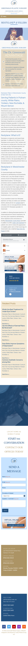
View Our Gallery (16, 413)
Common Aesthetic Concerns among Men (12, 361)
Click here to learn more (16, 525)
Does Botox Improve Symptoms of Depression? (13, 345)
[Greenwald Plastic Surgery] (14, 3)
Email (6, 482)
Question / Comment (10, 498)
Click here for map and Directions (14, 12)
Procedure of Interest (7, 493)
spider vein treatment (18, 222)
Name (6, 476)
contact (18, 202)
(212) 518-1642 (8, 605)
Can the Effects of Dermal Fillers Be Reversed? (13, 327)
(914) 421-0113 (14, 13)
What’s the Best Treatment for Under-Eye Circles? (12, 310)
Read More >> (5, 323)
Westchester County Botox (13, 220)
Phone (4, 487)
